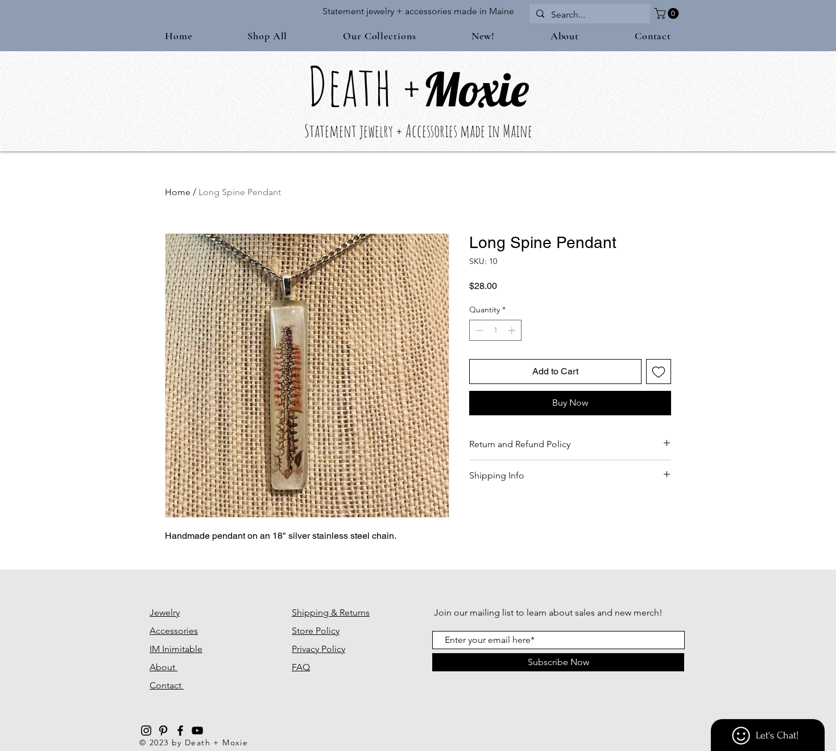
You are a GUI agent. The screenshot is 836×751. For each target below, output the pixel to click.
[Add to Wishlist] (658, 371)
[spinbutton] (495, 330)
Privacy (306, 648)
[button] (668, 13)
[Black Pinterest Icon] (163, 730)
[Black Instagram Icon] (146, 730)
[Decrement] (478, 330)
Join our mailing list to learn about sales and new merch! (548, 612)
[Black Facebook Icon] (180, 730)
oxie (494, 89)
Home (178, 192)
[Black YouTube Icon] (197, 730)
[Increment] (513, 330)
